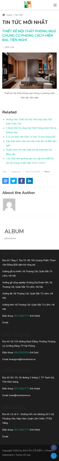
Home (9, 15)
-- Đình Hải (8, 47)
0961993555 (21, 352)
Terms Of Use (23, 455)
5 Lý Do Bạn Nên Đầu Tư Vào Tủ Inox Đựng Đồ (30, 136)
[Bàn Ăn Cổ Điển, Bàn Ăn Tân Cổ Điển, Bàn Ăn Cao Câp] (28, 4)
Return (47, 171)
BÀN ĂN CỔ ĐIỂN (32, 450)
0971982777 (21, 316)
